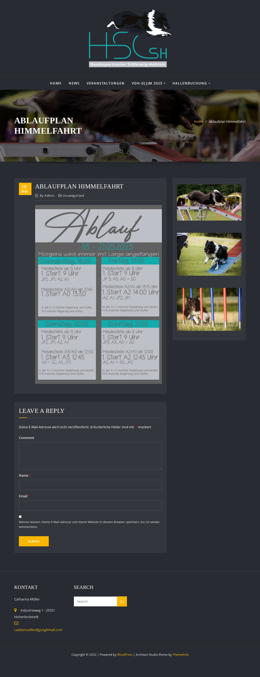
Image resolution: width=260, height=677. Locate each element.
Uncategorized (73, 195)
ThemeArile (181, 654)
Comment (26, 438)
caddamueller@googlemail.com (38, 630)
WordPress (124, 654)
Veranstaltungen (106, 83)
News (74, 83)
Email (24, 496)
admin (47, 195)
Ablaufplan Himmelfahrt (227, 121)
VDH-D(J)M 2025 (148, 83)
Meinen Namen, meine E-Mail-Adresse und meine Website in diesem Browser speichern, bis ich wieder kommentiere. (89, 524)
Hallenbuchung (190, 83)
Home (56, 83)
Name (25, 475)
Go (122, 601)
